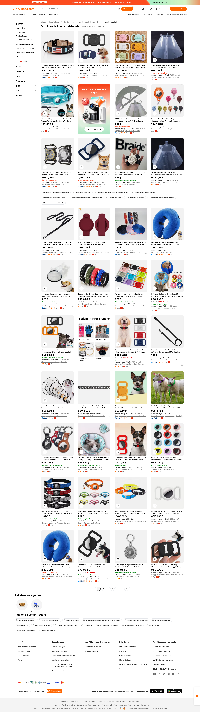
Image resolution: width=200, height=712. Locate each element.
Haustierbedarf (54, 22)
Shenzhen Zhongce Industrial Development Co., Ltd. (57, 576)
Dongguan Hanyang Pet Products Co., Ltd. (56, 252)
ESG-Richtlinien (23, 655)
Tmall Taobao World (87, 701)
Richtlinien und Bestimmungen (63, 671)
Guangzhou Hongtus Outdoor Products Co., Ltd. (131, 416)
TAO (116, 701)
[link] (197, 690)
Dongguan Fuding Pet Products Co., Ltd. (55, 129)
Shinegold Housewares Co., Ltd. (162, 129)
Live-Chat (122, 651)
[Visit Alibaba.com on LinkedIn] (159, 674)
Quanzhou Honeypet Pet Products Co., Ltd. (130, 469)
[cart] (151, 9)
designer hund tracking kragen (67, 625)
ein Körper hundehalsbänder (50, 620)
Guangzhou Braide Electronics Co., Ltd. (128, 184)
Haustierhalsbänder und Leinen (89, 22)
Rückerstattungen (125, 660)
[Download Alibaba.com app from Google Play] (174, 691)
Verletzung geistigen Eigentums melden (133, 664)
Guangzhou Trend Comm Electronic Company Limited (94, 252)
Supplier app (97, 691)
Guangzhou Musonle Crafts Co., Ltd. (54, 416)
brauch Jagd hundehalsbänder (54, 203)
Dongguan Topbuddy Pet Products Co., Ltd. (56, 75)
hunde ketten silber (72, 620)
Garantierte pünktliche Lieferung (63, 655)
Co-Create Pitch (24, 651)
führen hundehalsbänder (26, 620)
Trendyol (123, 701)
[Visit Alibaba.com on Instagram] (168, 674)
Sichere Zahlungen (58, 647)
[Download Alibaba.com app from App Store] (157, 691)
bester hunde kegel (115, 197)
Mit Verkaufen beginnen (161, 651)
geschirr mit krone (155, 625)
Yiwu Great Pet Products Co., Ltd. (163, 308)
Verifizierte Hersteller (93, 647)
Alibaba (43, 22)
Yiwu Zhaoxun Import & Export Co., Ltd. (92, 304)
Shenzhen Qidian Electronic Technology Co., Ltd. (94, 579)
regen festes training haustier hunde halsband (113, 192)
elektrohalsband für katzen (133, 625)
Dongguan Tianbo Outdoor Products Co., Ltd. (94, 75)
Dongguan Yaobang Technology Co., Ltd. (129, 364)
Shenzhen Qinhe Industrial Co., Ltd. (127, 576)
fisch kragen (88, 625)
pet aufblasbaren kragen (162, 620)
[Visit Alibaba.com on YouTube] (173, 674)
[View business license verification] (121, 708)
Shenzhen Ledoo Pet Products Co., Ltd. (55, 523)
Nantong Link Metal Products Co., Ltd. (91, 416)
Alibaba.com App (141, 691)
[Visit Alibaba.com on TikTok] (177, 674)
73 (126, 589)
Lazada (98, 701)
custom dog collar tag (49, 630)
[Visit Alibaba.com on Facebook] (154, 674)
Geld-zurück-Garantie (59, 651)
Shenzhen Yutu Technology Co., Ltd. (54, 362)
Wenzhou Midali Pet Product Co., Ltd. (164, 182)
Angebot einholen (91, 651)
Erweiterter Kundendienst (61, 660)
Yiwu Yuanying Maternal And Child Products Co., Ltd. (94, 469)
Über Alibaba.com (24, 642)
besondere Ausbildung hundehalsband (56, 192)
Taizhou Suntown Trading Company (90, 523)
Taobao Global (108, 701)
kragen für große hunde (42, 625)
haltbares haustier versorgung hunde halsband (87, 197)
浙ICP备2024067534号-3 (159, 708)
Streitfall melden (125, 655)
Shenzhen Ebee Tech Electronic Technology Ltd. (131, 306)
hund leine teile (23, 625)
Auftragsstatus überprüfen (162, 655)
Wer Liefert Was (133, 701)
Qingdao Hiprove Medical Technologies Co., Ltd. (57, 306)
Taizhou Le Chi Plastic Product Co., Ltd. (165, 77)
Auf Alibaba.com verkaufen (162, 647)
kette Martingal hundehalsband (54, 197)
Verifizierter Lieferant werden (163, 660)
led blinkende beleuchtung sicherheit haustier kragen (103, 620)
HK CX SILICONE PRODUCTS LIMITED (165, 521)
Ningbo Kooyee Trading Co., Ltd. (52, 469)
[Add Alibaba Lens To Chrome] (54, 691)
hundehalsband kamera (83, 192)
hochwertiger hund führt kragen (137, 620)
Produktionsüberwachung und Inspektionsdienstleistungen (62, 665)
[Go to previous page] (94, 589)
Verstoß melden (125, 669)
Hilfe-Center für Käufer (127, 647)
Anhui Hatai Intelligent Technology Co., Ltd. (166, 416)
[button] (119, 8)
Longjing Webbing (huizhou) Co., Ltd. (128, 252)
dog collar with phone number (108, 625)
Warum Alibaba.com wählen (28, 647)
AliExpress (65, 701)
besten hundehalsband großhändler (162, 197)
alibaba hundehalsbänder (26, 630)
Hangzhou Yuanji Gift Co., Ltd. (161, 252)
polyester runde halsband (136, 197)
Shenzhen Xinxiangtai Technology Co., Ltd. (130, 75)
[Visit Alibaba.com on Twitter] (163, 674)
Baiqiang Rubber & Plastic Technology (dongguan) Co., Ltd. (131, 521)
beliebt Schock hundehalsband (145, 192)
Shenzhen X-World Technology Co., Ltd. (92, 184)
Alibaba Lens (23, 691)
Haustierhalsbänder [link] (111, 22)
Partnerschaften (159, 664)
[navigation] (26, 305)
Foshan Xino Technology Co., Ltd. (53, 184)
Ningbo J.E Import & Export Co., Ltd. (127, 131)
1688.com (74, 701)
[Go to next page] (131, 589)
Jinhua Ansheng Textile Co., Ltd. (162, 469)
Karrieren (21, 660)
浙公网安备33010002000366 (138, 708)
